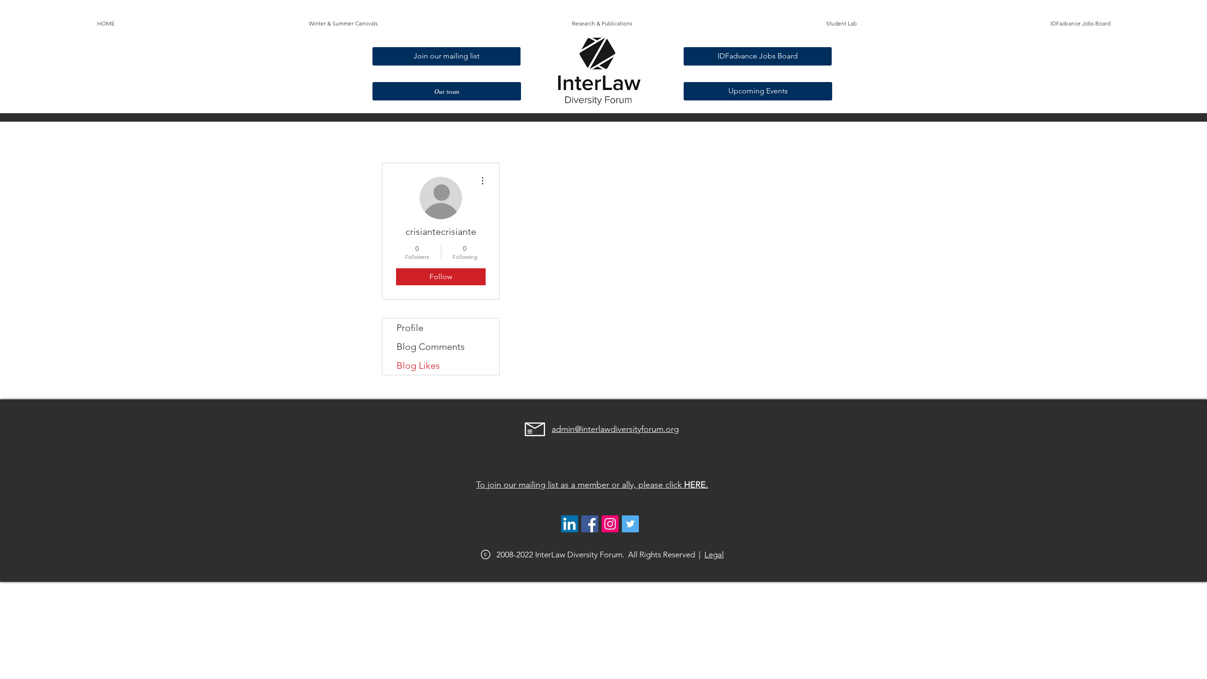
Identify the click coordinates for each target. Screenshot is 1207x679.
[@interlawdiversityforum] (610, 523)
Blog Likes (418, 365)
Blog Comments (431, 346)
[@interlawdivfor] (630, 523)
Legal (714, 554)
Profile (410, 327)
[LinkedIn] (569, 523)
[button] (343, 23)
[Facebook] (589, 523)
